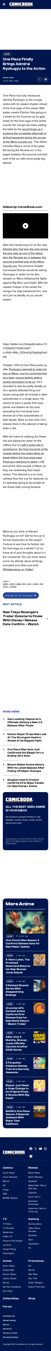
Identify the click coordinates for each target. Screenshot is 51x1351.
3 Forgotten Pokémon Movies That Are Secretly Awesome (17, 1067)
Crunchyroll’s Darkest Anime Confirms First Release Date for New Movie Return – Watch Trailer (17, 1016)
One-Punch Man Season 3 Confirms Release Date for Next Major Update (23, 943)
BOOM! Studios (10, 1197)
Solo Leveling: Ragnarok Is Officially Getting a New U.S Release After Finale (24, 722)
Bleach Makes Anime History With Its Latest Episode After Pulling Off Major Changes (25, 768)
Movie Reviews (35, 1176)
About (6, 1325)
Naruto (6, 1282)
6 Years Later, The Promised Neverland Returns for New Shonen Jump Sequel (18, 966)
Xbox (30, 1239)
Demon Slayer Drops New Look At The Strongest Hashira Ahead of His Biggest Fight (26, 737)
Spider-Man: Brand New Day (37, 1187)
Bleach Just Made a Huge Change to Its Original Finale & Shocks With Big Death (17, 1092)
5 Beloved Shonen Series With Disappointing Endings (17, 990)
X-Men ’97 (7, 1236)
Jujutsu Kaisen (10, 1278)
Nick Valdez (9, 77)
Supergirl (32, 1181)
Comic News (9, 1172)
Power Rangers (35, 1282)
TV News (7, 1223)
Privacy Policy (11, 843)
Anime (7, 54)
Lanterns (7, 1244)
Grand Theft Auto (36, 1286)
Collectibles (11, 1298)
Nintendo (32, 1235)
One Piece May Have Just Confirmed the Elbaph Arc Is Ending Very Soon (25, 752)
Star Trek (32, 1278)
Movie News (34, 1172)
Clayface (32, 1192)
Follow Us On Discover (20, 595)
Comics (8, 1167)
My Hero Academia (12, 1286)
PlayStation (33, 1243)
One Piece (8, 1291)
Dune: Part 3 (34, 1196)
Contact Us (9, 1316)
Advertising (9, 1320)
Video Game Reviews (34, 1229)
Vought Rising (9, 1249)
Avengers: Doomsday (33, 1202)
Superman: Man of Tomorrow (37, 1210)
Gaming (33, 1219)
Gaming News (35, 1223)
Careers (7, 1329)
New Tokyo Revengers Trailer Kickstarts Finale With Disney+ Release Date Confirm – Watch (22, 618)
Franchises (36, 1260)
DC (4, 1185)
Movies (33, 1167)
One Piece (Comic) (30, 584)
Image (6, 1189)
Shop (31, 1298)
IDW (5, 1193)
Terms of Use (20, 841)
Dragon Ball (8, 1269)
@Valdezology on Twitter (18, 569)
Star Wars (33, 1274)
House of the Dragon (13, 1240)
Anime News (9, 1265)
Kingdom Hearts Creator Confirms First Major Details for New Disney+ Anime (25, 783)
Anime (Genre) (9, 584)
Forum (7, 1306)
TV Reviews (8, 1228)
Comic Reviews (10, 1176)
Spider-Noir (8, 1232)
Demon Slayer (9, 1274)
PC (29, 1247)
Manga (19, 584)
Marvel (6, 1181)
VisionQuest (8, 1253)
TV (5, 1219)
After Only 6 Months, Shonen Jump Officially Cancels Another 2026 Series (17, 1043)
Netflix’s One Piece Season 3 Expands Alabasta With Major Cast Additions (18, 1117)
